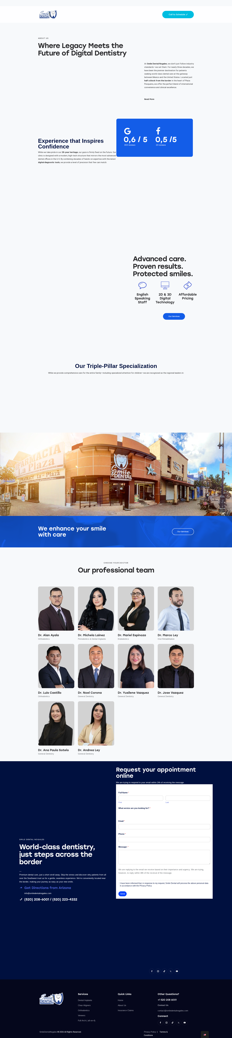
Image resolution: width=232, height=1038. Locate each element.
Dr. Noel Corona (90, 692)
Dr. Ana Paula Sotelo (53, 750)
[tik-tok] (164, 971)
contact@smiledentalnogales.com (173, 1011)
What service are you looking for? (134, 808)
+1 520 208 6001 (167, 999)
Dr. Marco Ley (168, 635)
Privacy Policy (150, 1032)
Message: (123, 847)
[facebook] (152, 971)
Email (121, 821)
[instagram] (158, 971)
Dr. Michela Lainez (91, 635)
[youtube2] (177, 971)
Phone (122, 834)
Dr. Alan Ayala (48, 635)
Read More (149, 99)
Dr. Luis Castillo (49, 692)
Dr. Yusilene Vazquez (133, 692)
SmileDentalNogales (48, 1032)
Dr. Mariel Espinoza (132, 635)
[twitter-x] (170, 971)
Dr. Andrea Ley (89, 750)
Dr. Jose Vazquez (170, 692)
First (120, 802)
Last (167, 802)
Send (122, 894)
